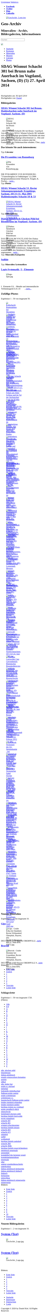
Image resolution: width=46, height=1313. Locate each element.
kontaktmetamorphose (10, 1157)
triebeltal (4, 1089)
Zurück (9, 972)
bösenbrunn (5, 1073)
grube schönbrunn (8, 1095)
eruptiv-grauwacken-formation (13, 1077)
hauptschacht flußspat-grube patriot (15, 1100)
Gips (3, 923)
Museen (9, 56)
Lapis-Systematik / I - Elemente (17, 269)
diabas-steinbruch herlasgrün (12, 1169)
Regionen (10, 51)
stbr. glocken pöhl (8, 1070)
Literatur (9, 58)
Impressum (10, 1300)
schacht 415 (6, 1132)
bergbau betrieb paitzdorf (11, 1141)
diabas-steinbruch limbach (11, 1171)
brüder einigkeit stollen (10, 1105)
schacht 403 (6, 1130)
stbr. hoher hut (7, 1084)
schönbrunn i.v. (7, 1098)
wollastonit (5, 1139)
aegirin (4, 1079)
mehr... (12, 181)
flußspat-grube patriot (9, 1093)
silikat (3, 1082)
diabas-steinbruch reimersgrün (13, 1180)
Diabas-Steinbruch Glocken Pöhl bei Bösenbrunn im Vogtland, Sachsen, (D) (21, 220)
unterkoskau (6, 1166)
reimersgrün (6, 1182)
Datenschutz (11, 1302)
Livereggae (5, 2)
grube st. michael (8, 1086)
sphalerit (4, 1134)
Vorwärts (9, 985)
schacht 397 (6, 1121)
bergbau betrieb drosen (10, 1128)
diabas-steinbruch (8, 1075)
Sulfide (4, 259)
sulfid (3, 1137)
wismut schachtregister (10, 1125)
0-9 (7, 1006)
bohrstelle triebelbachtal (10, 1091)
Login (8, 1304)
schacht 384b (6, 1146)
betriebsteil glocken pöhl (11, 1114)
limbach (4, 1173)
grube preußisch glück (10, 1109)
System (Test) (10, 1234)
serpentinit (5, 1153)
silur (2, 1162)
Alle (8, 1004)
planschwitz (6, 1111)
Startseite (9, 49)
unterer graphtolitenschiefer (12, 1164)
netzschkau (5, 1178)
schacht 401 (6, 1123)
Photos (9, 60)
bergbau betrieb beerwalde (11, 1116)
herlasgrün (5, 1176)
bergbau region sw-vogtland (12, 1107)
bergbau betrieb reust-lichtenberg (14, 1148)
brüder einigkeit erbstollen (11, 1102)
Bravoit (5, 945)
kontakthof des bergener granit (13, 1155)
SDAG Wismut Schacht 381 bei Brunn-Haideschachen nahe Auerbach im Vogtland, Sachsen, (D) (21, 111)
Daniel (19, 98)
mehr (43, 142)
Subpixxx (14, 2)
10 (7, 1214)
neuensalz (5, 1160)
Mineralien (10, 53)
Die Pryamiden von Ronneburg (17, 157)
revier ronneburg (7, 1118)
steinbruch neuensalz (9, 1150)
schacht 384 (6, 1144)
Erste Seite (10, 969)
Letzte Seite (11, 988)
